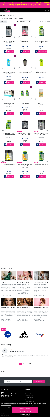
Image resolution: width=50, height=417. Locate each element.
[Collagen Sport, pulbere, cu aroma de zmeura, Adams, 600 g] (25, 31)
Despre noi (27, 392)
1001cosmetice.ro (7, 371)
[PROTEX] (39, 336)
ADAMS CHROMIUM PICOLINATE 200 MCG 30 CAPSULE (41, 103)
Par (39, 319)
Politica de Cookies (29, 401)
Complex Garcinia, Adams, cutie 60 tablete (41, 165)
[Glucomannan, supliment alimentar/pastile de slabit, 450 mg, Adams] (41, 31)
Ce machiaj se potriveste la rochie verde (8, 281)
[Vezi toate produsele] (45, 21)
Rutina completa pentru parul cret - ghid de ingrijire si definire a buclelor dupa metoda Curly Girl (41, 308)
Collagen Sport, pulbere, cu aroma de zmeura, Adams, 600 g (25, 41)
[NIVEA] (7, 336)
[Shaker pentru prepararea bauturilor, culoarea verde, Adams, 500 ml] (41, 62)
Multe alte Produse (12, 5)
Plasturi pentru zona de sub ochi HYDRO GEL (31, 2)
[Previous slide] (1, 334)
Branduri (4, 329)
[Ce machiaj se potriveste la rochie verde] (8, 275)
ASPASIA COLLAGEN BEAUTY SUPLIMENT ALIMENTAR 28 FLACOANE (9, 103)
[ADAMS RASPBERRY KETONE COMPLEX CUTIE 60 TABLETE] (8, 124)
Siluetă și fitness (9, 42)
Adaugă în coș (10, 51)
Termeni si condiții (29, 395)
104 (17, 4)
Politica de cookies (6, 405)
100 (30, 363)
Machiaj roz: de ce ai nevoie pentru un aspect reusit (24, 281)
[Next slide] (49, 334)
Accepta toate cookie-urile (25, 408)
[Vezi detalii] (3, 37)
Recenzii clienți (28, 399)
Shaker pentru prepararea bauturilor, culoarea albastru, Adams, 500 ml (8, 72)
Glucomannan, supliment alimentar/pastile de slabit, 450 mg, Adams (41, 41)
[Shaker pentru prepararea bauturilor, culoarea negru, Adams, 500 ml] (25, 62)
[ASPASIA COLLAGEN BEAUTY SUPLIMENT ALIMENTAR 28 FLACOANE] (8, 93)
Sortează (17, 21)
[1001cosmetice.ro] (8, 10)
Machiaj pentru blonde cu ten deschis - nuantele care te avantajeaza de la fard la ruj (8, 308)
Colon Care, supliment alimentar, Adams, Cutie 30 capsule (25, 165)
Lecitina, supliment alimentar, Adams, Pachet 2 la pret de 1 (25, 103)
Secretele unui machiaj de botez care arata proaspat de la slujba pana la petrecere (41, 281)
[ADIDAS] (23, 336)
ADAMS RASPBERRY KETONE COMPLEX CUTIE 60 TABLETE (9, 134)
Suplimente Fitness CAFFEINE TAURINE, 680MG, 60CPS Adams (8, 41)
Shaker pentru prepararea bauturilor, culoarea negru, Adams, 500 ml (25, 72)
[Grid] (42, 21)
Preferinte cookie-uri (25, 414)
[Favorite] (43, 10)
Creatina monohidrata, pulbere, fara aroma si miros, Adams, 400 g (24, 134)
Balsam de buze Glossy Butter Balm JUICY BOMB (37, 4)
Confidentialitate (29, 397)
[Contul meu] (45, 10)
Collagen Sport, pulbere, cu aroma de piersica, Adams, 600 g (41, 134)
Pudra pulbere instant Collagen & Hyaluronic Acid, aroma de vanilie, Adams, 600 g (9, 166)
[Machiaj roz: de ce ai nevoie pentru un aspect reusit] (25, 275)
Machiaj (24, 292)
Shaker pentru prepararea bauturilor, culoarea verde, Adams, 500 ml (41, 72)
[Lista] (41, 21)
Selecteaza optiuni (42, 51)
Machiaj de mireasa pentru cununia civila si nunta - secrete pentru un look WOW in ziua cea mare (24, 308)
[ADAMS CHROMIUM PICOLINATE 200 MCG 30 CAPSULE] (41, 93)
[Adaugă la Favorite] (14, 37)
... (26, 363)
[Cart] (48, 10)
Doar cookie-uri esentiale (25, 411)
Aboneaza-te (39, 381)
